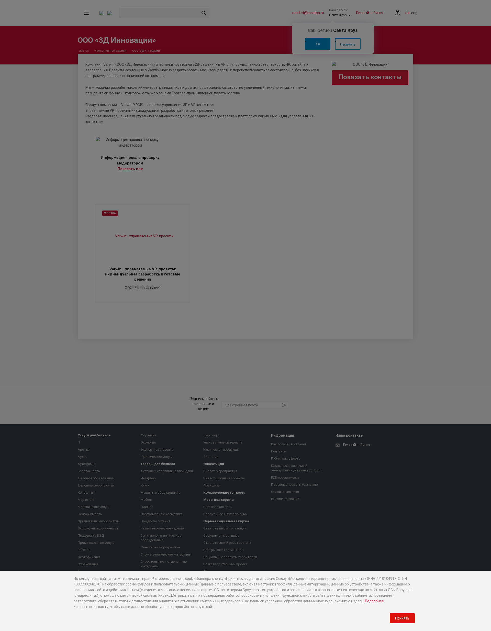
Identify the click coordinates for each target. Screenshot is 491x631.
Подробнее (374, 601)
